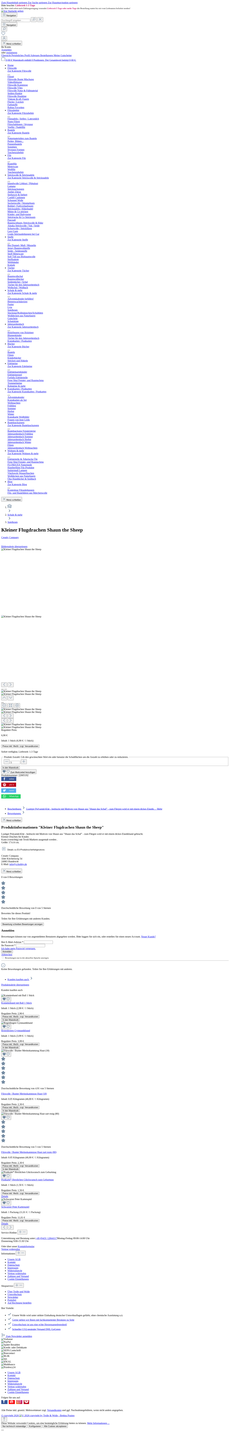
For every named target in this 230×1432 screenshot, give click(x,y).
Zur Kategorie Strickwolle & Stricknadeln (28, 177)
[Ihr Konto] (4, 38)
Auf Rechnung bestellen (19, 1302)
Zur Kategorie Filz (17, 158)
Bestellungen (47, 55)
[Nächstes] (10, 684)
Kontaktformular (26, 1246)
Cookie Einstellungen (18, 1279)
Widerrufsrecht (15, 1270)
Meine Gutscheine (63, 55)
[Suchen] (34, 19)
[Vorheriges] (4, 684)
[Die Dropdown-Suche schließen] (40, 19)
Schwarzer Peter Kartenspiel (15, 1207)
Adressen (35, 55)
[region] (115, 7)
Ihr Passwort (8, 945)
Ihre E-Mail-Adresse (12, 942)
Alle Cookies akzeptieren (55, 1426)
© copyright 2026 (10, 1415)
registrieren (11, 52)
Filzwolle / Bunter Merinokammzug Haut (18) (24, 1093)
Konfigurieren (35, 1426)
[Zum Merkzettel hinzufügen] (6, 999)
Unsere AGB (14, 1259)
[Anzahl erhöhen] (24, 761)
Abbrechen (6, 954)
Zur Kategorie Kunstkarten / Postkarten (27, 391)
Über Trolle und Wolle (19, 1291)
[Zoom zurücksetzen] (10, 705)
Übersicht (6, 55)
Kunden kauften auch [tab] (18, 979)
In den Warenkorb (10, 767)
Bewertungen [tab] (14, 813)
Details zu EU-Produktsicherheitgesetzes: (25, 850)
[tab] (85, 808)
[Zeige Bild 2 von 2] (5, 689)
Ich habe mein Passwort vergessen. (18, 948)
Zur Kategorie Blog (17, 484)
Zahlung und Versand (18, 1276)
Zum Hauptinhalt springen (14, 2)
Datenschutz (14, 1265)
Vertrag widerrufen (10, 1249)
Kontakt (11, 1262)
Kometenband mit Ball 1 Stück (16, 1003)
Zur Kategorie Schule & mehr (22, 293)
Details (4, 1196)
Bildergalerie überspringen (14, 546)
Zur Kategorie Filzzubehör (21, 113)
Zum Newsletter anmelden (19, 1336)
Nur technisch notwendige (14, 1426)
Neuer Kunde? (148, 936)
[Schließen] (2, 702)
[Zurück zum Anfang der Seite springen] (4, 1419)
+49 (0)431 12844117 (46, 1238)
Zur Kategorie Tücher (18, 270)
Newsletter (13, 1297)
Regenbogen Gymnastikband (15, 1030)
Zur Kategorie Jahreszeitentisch (23, 327)
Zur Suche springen (38, 2)
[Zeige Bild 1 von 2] (2, 689)
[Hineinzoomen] (17, 705)
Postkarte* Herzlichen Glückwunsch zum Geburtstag (27, 1179)
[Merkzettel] (3, 34)
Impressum (13, 1267)
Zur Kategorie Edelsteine (20, 366)
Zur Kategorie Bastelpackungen (23, 425)
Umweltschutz (15, 1294)
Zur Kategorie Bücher (18, 346)
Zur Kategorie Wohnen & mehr (23, 453)
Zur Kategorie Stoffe (18, 239)
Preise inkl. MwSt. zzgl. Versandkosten (20, 746)
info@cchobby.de (18, 864)
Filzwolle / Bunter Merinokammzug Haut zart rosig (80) (28, 1152)
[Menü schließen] (9, 74)
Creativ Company (10, 537)
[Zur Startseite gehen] (12, 11)
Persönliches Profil (20, 55)
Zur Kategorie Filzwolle (19, 71)
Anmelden (6, 49)
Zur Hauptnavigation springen (63, 2)
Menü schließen (13, 44)
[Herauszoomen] (4, 705)
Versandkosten (54, 1410)
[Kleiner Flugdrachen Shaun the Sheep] (21, 549)
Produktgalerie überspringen (15, 984)
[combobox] (15, 20)
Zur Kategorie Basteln (18, 132)
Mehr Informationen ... (98, 1423)
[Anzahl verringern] (7, 761)
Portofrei (12, 1300)
